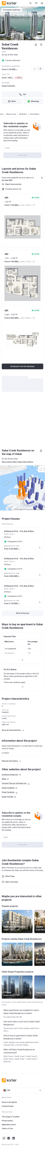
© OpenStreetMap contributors (35, 509)
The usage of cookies (10, 1117)
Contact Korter (8, 1106)
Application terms (9, 1125)
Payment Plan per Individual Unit (14, 783)
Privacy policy (7, 1121)
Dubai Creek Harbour (25, 462)
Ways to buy (11, 114)
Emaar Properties (8, 86)
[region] (22, 487)
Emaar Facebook (8, 792)
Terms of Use (7, 1128)
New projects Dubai (9, 462)
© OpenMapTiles (20, 509)
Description (34, 114)
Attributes (23, 114)
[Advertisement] (22, 419)
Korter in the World (9, 1102)
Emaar (8, 788)
